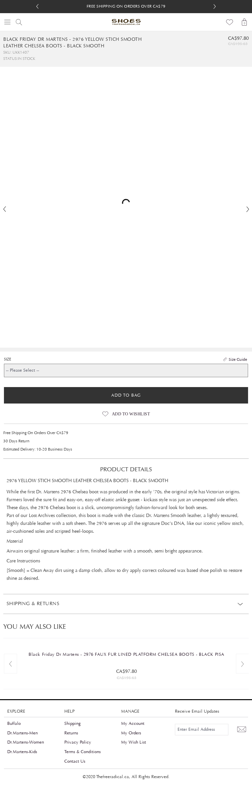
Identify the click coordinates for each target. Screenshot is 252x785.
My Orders (131, 733)
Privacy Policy (77, 742)
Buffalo (14, 723)
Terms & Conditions (82, 751)
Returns (71, 733)
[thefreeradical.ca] (126, 22)
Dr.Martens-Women (25, 742)
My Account (132, 723)
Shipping (72, 723)
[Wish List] (230, 22)
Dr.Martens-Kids (22, 751)
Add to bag (126, 395)
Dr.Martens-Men (22, 733)
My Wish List (133, 742)
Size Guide (238, 359)
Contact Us (74, 761)
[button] (214, 6)
